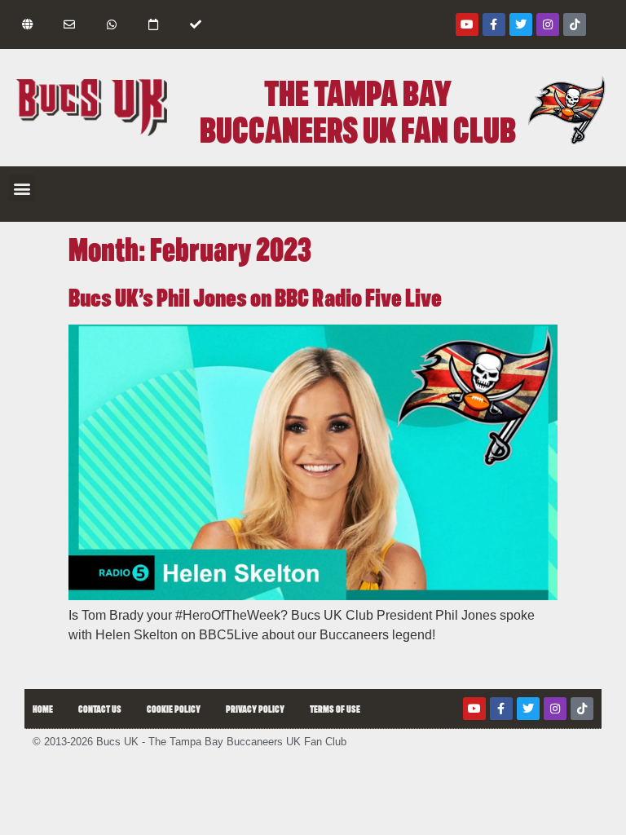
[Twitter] (520, 24)
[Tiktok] (574, 24)
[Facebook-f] (494, 24)
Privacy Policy (255, 708)
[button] (21, 188)
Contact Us (99, 708)
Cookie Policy (174, 708)
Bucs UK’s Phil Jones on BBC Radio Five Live (255, 296)
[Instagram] (547, 24)
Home (43, 708)
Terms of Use (335, 708)
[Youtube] (467, 24)
